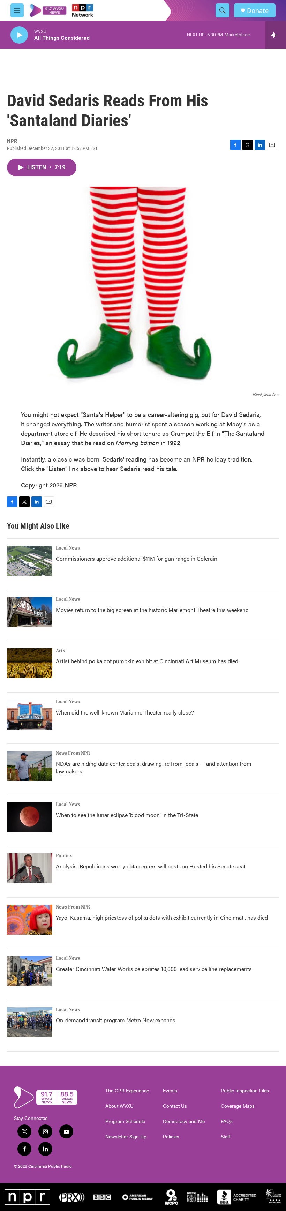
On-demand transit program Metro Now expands (115, 1020)
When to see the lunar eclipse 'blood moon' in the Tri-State (127, 815)
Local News (68, 548)
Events (170, 1090)
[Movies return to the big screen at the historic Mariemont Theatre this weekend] (29, 612)
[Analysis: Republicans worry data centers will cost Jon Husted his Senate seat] (29, 868)
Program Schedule (125, 1121)
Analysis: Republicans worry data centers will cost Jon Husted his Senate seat (151, 866)
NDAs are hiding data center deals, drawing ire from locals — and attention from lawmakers (153, 767)
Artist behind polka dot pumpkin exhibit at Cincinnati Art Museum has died (147, 661)
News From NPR (73, 753)
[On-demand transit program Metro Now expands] (29, 1022)
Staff (225, 1136)
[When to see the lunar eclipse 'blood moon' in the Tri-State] (29, 817)
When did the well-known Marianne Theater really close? (125, 712)
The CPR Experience (127, 1090)
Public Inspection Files (245, 1090)
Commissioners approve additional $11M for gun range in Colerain (136, 558)
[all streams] (275, 35)
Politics (64, 856)
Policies (171, 1136)
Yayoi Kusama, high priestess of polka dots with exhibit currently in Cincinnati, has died (162, 917)
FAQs (227, 1121)
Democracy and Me (184, 1121)
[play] (19, 35)
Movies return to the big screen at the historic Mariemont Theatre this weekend (152, 610)
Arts (60, 650)
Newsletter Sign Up (125, 1136)
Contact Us (175, 1106)
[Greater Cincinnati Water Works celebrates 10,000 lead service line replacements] (29, 971)
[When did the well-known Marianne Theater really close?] (29, 715)
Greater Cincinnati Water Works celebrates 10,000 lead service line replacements (154, 969)
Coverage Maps (238, 1106)
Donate (258, 10)
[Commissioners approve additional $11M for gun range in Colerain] (29, 561)
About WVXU (119, 1106)
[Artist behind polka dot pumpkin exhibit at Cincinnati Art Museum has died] (29, 663)
